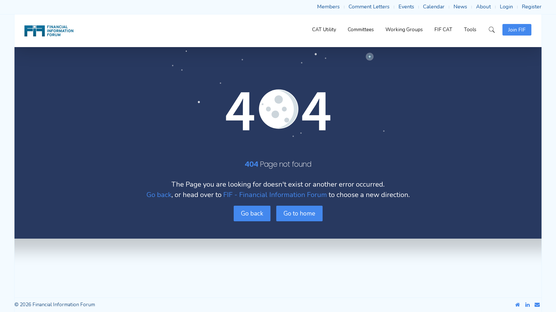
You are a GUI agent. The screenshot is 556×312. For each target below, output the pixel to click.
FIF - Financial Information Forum (275, 194)
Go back (159, 194)
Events (406, 6)
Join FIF (517, 29)
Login (506, 6)
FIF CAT (443, 29)
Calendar (434, 6)
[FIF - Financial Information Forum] (48, 31)
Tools (470, 29)
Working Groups (404, 29)
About (483, 6)
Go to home (299, 213)
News (460, 6)
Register (532, 6)
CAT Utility (324, 29)
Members (328, 6)
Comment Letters (369, 6)
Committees (361, 29)
